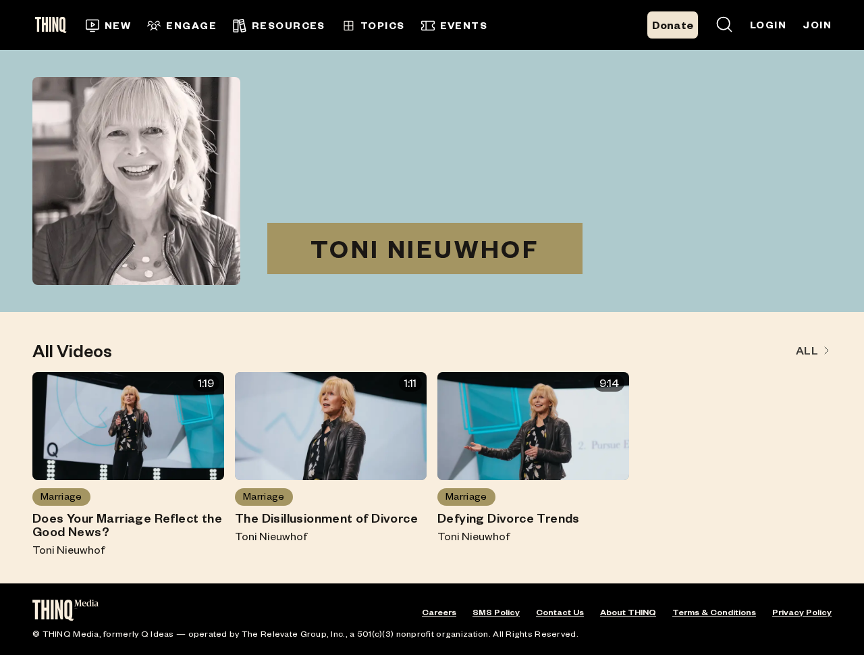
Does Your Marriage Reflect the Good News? (127, 524)
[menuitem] (108, 25)
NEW (118, 25)
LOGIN (768, 24)
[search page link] (724, 25)
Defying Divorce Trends (508, 518)
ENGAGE (191, 25)
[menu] (305, 25)
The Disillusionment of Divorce (326, 518)
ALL (807, 350)
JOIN (817, 24)
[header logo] (55, 25)
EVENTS (464, 25)
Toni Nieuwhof (68, 549)
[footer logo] (65, 611)
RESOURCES (288, 25)
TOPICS (382, 25)
